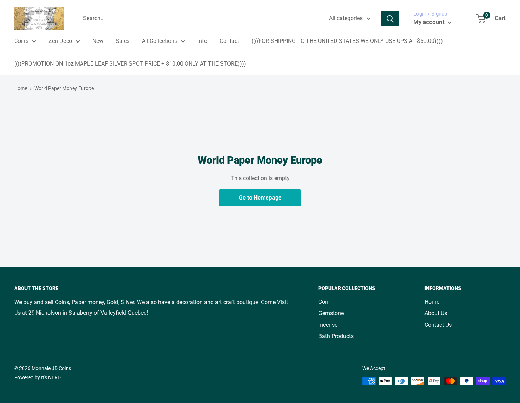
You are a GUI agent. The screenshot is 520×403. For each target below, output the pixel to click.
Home (20, 88)
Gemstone (331, 313)
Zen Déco (60, 41)
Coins (21, 41)
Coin (324, 301)
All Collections (159, 41)
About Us (435, 313)
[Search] (390, 18)
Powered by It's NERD (37, 377)
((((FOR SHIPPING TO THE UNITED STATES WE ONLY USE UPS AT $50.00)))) (347, 41)
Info (202, 41)
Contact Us (438, 324)
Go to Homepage (260, 197)
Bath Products (336, 336)
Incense (327, 324)
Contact (229, 41)
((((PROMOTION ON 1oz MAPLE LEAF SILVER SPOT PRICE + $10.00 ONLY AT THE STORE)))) (130, 63)
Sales (122, 41)
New (97, 41)
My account (429, 22)
